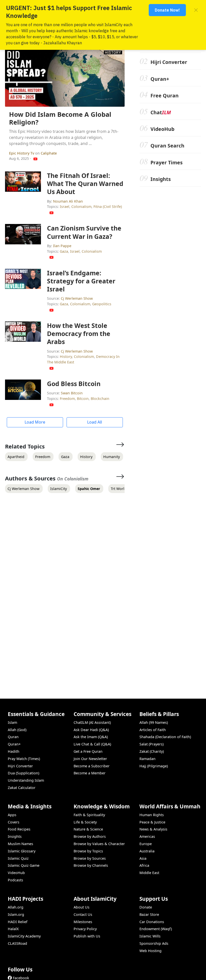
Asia (142, 858)
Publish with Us (87, 936)
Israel (64, 206)
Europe (145, 843)
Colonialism (81, 206)
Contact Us (83, 914)
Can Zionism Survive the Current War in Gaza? (84, 232)
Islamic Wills (150, 936)
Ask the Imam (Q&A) (91, 736)
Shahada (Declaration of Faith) (165, 736)
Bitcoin (83, 398)
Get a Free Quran (88, 751)
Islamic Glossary (21, 851)
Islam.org (16, 914)
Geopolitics (101, 303)
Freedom (67, 398)
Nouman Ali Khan (68, 201)
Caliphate (49, 153)
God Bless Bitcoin (73, 383)
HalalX (13, 928)
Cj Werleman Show (77, 298)
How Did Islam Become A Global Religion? (60, 118)
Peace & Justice (152, 822)
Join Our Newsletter (90, 758)
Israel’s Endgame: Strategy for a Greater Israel (81, 281)
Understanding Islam (26, 780)
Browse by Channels (91, 865)
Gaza (64, 251)
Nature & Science (88, 829)
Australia (146, 851)
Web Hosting (150, 950)
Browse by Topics (88, 851)
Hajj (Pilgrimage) (153, 766)
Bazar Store (149, 914)
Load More (35, 422)
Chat (160, 112)
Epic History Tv (22, 153)
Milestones (83, 921)
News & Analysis (153, 829)
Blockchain (100, 398)
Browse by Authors (90, 836)
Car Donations (151, 921)
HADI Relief (17, 921)
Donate (145, 907)
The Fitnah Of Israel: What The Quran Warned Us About (85, 183)
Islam (12, 722)
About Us (81, 907)
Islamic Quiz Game (23, 865)
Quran (13, 736)
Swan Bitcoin (72, 393)
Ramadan (147, 758)
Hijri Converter (168, 62)
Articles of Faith (152, 729)
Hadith (13, 751)
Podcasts (15, 880)
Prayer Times (166, 162)
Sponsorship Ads (153, 943)
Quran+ (159, 79)
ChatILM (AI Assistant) (92, 722)
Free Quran (164, 95)
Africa (144, 865)
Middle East (149, 872)
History (66, 356)
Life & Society (85, 822)
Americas (147, 836)
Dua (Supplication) (23, 773)
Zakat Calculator (21, 787)
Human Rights (151, 814)
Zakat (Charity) (151, 751)
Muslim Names (20, 843)
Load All (94, 422)
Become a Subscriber (92, 766)
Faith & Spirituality (89, 814)
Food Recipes (19, 829)
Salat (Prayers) (151, 744)
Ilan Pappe (62, 245)
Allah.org (15, 907)
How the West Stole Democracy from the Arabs (78, 333)
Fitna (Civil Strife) (107, 206)
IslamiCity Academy (24, 936)
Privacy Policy (85, 928)
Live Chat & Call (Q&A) (92, 744)
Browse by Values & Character (99, 843)
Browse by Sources (90, 858)
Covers (13, 822)
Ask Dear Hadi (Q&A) (91, 729)
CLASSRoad (17, 943)
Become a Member (90, 773)
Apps (12, 814)
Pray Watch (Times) (24, 758)
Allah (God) (17, 729)
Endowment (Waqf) (155, 928)
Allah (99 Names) (153, 722)
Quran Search (167, 145)
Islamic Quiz (18, 858)
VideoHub (162, 129)
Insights (160, 179)
